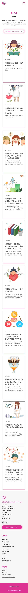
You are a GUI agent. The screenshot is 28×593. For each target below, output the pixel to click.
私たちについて (5, 542)
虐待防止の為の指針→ (6, 574)
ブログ (3, 558)
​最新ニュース (4, 556)
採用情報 (4, 553)
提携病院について (6, 551)
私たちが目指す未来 (6, 544)
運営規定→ (4, 570)
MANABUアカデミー (6, 549)
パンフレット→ (5, 572)
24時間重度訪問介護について (8, 546)
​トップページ (5, 539)
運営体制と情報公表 (6, 560)
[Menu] (24, 3)
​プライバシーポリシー (14, 586)
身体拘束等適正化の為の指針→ (8, 577)
